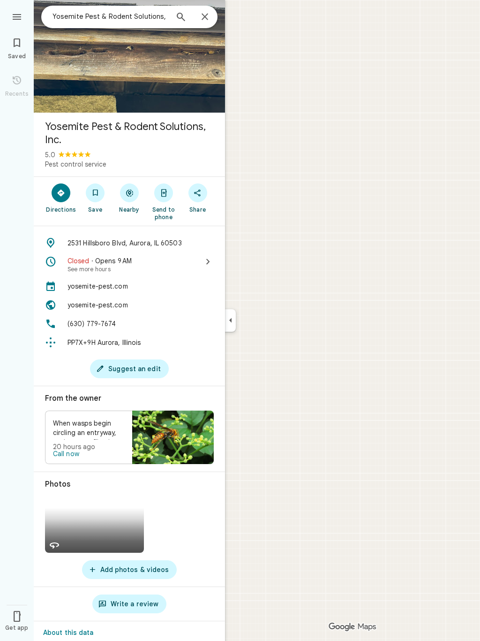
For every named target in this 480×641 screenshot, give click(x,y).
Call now (66, 454)
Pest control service (75, 164)
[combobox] (110, 16)
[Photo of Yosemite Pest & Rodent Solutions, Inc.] (129, 56)
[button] (129, 437)
